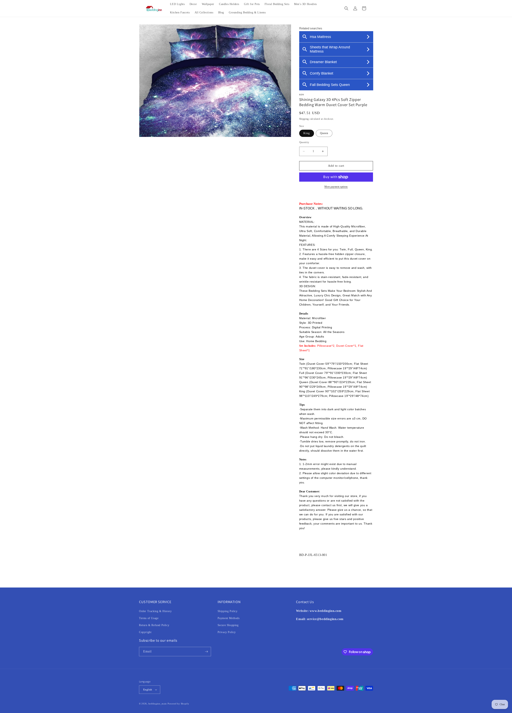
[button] (346, 8)
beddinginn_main (157, 703)
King (306, 133)
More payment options (336, 186)
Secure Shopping (228, 625)
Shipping (304, 119)
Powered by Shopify (178, 703)
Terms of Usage (148, 618)
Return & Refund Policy (154, 625)
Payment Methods (229, 618)
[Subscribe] (206, 651)
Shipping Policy (228, 611)
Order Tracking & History (155, 611)
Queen (324, 133)
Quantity (304, 142)
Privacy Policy (227, 632)
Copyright (145, 632)
